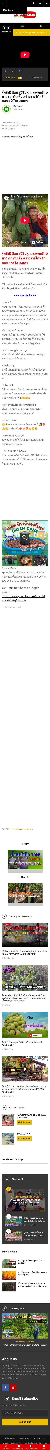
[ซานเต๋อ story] (8, 1139)
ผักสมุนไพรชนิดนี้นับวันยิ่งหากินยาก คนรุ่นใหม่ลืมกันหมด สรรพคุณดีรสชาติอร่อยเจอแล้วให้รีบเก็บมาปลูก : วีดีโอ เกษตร (24, 998)
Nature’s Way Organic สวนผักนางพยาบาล (31, 1116)
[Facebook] (5, 1387)
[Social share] (19, 71)
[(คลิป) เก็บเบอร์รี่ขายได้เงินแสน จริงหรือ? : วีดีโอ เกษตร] (13, 1236)
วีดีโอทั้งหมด (22, 125)
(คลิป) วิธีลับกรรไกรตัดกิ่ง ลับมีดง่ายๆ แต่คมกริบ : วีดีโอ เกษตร (25, 1201)
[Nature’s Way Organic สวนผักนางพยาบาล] (8, 1120)
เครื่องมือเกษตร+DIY (30, 1197)
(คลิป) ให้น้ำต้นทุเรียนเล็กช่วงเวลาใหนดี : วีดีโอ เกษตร (25, 1345)
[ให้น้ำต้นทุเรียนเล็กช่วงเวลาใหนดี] (25, 1326)
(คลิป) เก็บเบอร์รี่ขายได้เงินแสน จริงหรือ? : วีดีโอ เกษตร (34, 1235)
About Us (24, 1438)
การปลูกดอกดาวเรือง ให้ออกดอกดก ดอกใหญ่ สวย (32, 1273)
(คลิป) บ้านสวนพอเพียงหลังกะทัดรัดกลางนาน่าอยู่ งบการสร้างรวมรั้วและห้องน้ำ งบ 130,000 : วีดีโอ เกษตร (24, 1089)
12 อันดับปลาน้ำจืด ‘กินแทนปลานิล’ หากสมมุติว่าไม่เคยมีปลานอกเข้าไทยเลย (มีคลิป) (24, 952)
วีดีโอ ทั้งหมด (8, 10)
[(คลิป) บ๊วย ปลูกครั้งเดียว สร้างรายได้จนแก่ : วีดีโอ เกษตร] (25, 1025)
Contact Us (39, 1438)
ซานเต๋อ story (23, 1134)
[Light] (5, 71)
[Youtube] (13, 1387)
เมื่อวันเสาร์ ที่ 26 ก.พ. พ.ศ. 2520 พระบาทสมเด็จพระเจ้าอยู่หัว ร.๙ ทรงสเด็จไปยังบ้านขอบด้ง (33, 1286)
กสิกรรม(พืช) (10, 125)
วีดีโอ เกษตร (18, 106)
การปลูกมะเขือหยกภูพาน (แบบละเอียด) (30, 1261)
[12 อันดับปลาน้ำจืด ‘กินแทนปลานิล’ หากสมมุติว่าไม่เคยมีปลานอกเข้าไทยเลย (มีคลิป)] (25, 935)
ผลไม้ (23, 829)
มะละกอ (30, 829)
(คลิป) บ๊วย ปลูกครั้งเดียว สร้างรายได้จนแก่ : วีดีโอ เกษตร (22, 1044)
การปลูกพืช (15, 829)
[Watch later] (12, 71)
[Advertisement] (25, 169)
